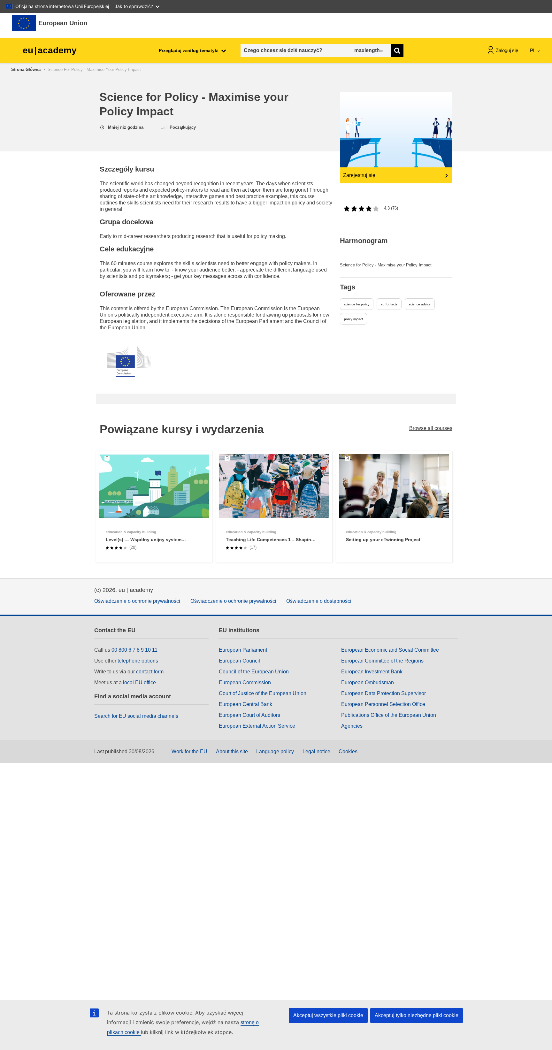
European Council (239, 660)
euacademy (50, 50)
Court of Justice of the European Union (262, 693)
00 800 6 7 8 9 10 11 (134, 650)
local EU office (139, 682)
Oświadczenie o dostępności (318, 601)
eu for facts (389, 304)
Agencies (352, 726)
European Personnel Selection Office (383, 704)
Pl (532, 50)
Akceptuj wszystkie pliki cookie (328, 1015)
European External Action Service (257, 726)
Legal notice (316, 751)
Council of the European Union (254, 671)
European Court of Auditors (249, 715)
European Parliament (243, 650)
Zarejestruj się (359, 175)
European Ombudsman (367, 682)
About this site (232, 751)
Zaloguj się (507, 50)
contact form (150, 671)
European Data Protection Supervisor (383, 693)
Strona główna (26, 69)
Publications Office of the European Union (388, 715)
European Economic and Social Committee (390, 650)
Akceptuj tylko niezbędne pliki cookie (416, 1015)
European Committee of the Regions (382, 660)
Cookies (348, 751)
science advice (420, 304)
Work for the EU (189, 751)
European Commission (245, 682)
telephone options (138, 660)
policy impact (353, 319)
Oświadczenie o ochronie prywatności (137, 601)
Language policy (275, 751)
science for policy (356, 304)
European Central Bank (245, 704)
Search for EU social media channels (136, 716)
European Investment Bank (371, 671)
